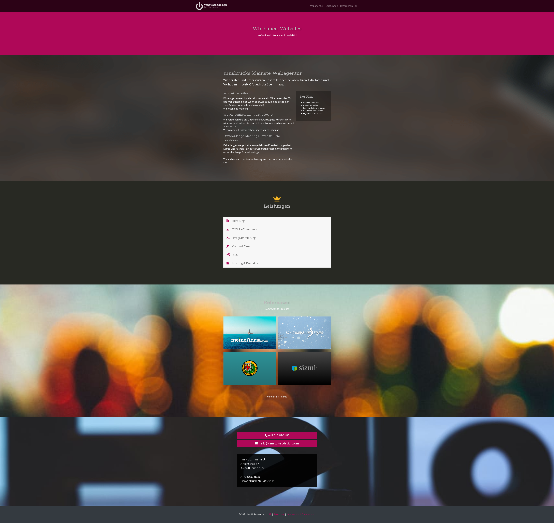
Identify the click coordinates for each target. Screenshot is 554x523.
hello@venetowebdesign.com (278, 443)
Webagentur (316, 5)
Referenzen (346, 5)
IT (270, 514)
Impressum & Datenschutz (301, 514)
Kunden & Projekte (277, 396)
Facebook (279, 514)
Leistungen (332, 5)
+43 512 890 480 (278, 435)
